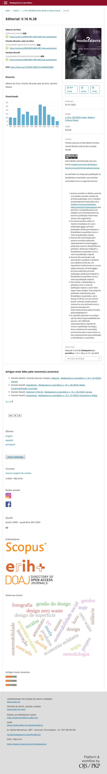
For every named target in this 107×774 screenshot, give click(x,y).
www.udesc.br (13, 701)
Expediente (31, 385)
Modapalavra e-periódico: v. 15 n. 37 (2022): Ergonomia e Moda (67, 395)
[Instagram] (8, 497)
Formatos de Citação (75, 358)
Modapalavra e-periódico (21, 3)
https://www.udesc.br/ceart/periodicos (25, 725)
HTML (94, 91)
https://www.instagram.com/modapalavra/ (27, 744)
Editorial (55, 378)
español (9, 440)
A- (20, 415)
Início (8, 10)
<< (7, 401)
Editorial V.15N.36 (34, 392)
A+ (10, 415)
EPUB (83, 91)
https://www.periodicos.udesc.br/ (22, 717)
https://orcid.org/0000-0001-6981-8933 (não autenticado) (33, 59)
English (9, 436)
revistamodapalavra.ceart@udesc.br (24, 734)
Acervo (16, 10)
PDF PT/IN (70, 89)
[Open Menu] (5, 3)
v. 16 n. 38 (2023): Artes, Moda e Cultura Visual (41, 10)
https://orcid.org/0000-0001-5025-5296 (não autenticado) (33, 36)
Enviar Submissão (15, 457)
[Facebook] (8, 506)
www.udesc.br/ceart (16, 709)
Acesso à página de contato (18, 473)
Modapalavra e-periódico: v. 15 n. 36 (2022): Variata (68, 392)
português (10, 444)
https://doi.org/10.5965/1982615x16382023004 (32, 67)
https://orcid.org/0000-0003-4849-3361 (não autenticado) (33, 48)
